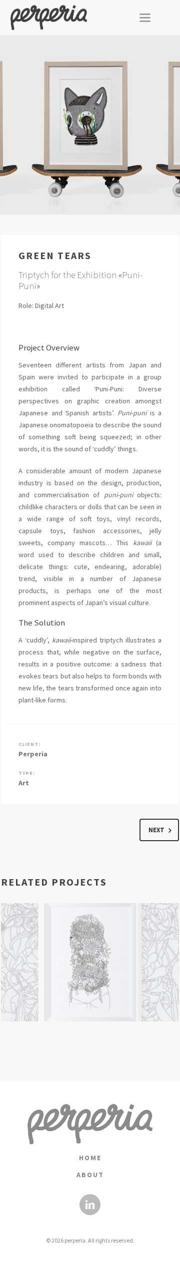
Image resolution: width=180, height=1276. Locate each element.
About (90, 1174)
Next (156, 830)
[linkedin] (90, 1204)
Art (23, 782)
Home (90, 1157)
